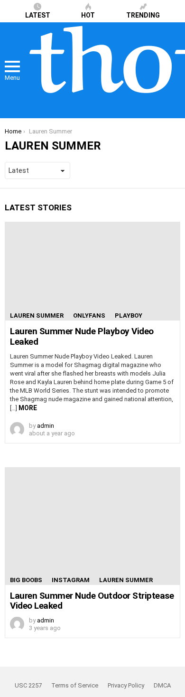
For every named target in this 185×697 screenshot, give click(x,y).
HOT (88, 15)
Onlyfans (89, 315)
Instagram (71, 580)
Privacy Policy (126, 685)
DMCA (162, 685)
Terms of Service (74, 685)
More (27, 408)
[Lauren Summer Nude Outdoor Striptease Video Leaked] (92, 526)
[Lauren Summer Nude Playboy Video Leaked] (92, 271)
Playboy (128, 315)
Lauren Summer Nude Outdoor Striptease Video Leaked (92, 600)
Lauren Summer (37, 315)
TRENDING (143, 15)
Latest (37, 15)
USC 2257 (28, 685)
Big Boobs (26, 580)
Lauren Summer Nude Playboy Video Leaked (82, 336)
